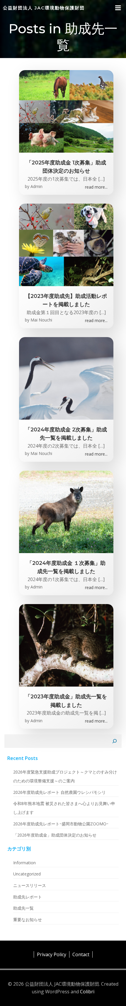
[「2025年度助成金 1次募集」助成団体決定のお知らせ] (66, 111)
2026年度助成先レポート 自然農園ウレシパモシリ (59, 792)
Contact (80, 954)
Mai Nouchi (41, 320)
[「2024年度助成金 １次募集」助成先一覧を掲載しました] (66, 511)
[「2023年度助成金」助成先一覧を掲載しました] (66, 644)
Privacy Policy (51, 954)
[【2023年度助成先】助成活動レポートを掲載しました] (66, 244)
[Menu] (118, 8)
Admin (36, 186)
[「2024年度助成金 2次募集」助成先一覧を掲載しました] (66, 378)
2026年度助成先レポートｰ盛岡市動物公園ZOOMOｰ (60, 824)
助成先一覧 (23, 908)
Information (24, 862)
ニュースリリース (29, 885)
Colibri (87, 991)
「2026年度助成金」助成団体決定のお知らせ (54, 835)
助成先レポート (27, 897)
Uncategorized (27, 874)
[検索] (115, 741)
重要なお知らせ (27, 919)
